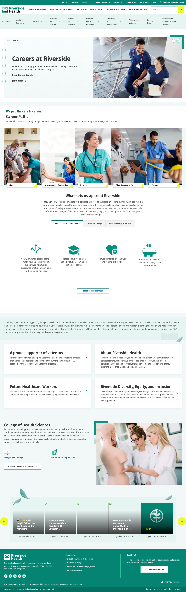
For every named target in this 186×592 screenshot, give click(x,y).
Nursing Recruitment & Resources (79, 559)
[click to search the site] (181, 9)
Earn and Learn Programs (90, 22)
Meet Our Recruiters (20, 21)
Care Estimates (103, 2)
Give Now (131, 2)
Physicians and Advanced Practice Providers (168, 22)
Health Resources (137, 9)
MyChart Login (149, 2)
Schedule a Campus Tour (63, 458)
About (75, 2)
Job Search (17, 80)
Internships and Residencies (112, 22)
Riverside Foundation (73, 570)
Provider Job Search (22, 75)
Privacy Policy (9, 589)
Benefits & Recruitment (67, 223)
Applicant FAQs (94, 223)
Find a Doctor (96, 9)
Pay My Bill (118, 2)
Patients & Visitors (116, 9)
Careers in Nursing (53, 22)
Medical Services (37, 9)
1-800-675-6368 (156, 569)
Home (9, 41)
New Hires (149, 21)
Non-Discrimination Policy (27, 589)
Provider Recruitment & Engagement (80, 566)
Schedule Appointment (173, 2)
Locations (82, 9)
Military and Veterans (133, 21)
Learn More (28, 518)
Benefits (36, 21)
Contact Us (87, 2)
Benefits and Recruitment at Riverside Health (63, 584)
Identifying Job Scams (120, 223)
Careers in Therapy (71, 22)
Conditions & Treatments (61, 9)
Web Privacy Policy (48, 589)
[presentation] (4, 521)
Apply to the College (13, 458)
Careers (64, 2)
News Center (70, 555)
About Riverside (36, 584)
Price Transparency (73, 563)
